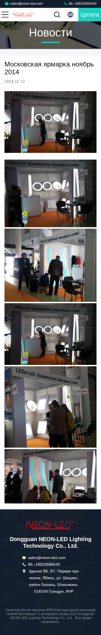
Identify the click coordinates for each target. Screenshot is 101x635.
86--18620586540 (82, 4)
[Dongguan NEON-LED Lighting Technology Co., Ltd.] (23, 14)
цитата (90, 14)
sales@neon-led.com (26, 4)
